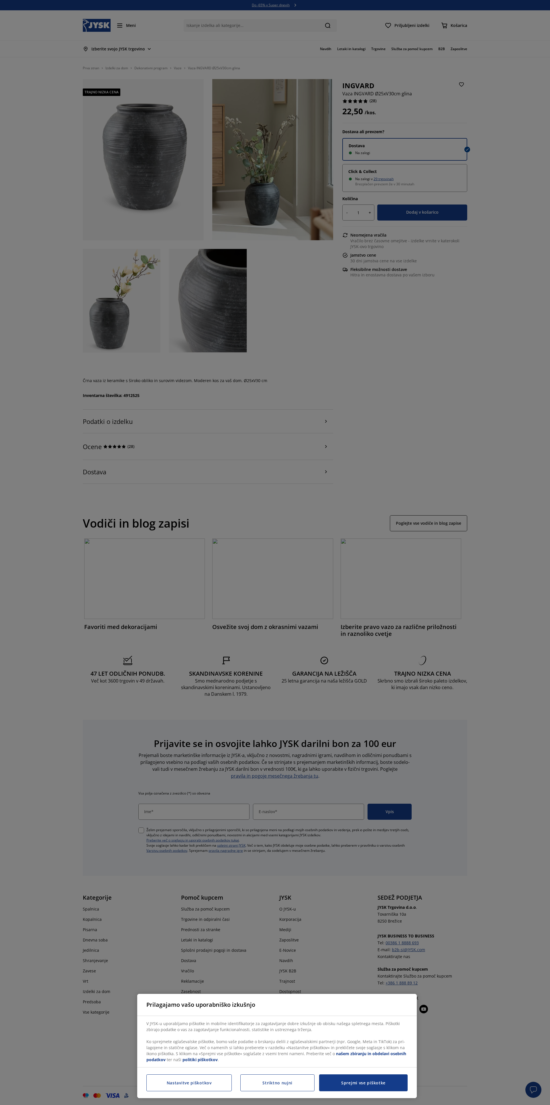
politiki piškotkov (200, 1059)
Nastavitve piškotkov (189, 1083)
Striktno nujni (277, 1083)
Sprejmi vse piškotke (363, 1083)
